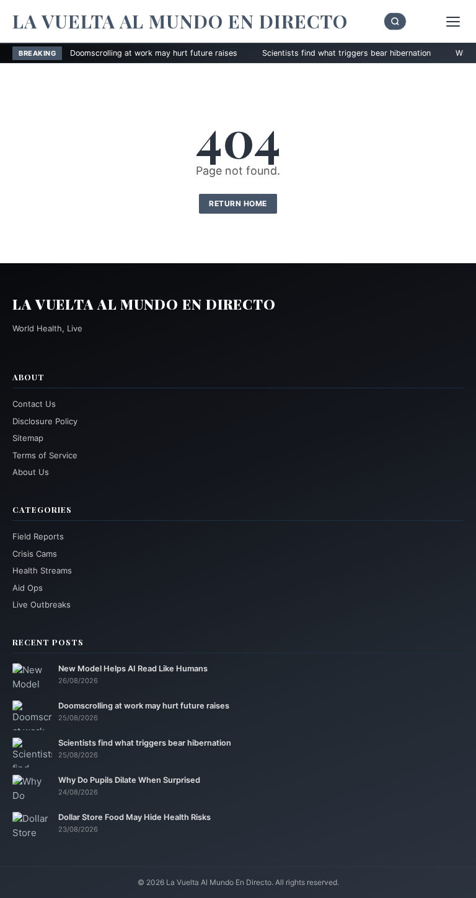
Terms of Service (44, 455)
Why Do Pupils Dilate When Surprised (129, 780)
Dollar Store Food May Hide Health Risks (134, 817)
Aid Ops (27, 588)
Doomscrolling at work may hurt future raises (115, 53)
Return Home (238, 203)
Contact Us (34, 404)
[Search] (395, 21)
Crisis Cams (34, 554)
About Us (30, 472)
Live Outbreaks (41, 604)
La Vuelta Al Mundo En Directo (180, 21)
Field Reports (38, 536)
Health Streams (42, 570)
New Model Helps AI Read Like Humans (133, 668)
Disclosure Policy (44, 421)
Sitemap (27, 438)
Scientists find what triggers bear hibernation (308, 53)
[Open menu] (453, 21)
